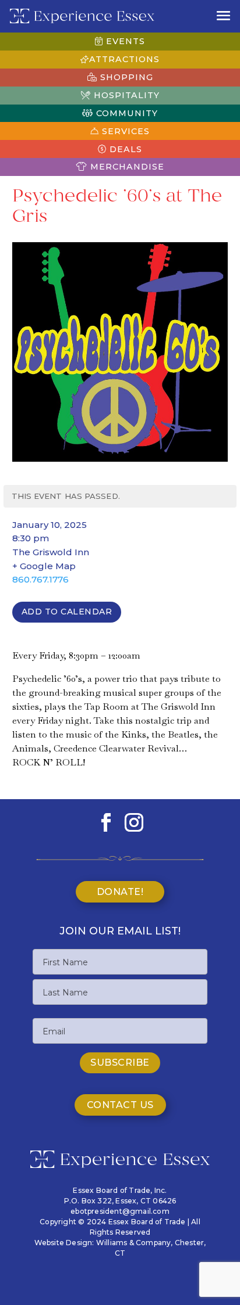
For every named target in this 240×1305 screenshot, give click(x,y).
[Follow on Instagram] (134, 822)
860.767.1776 (40, 579)
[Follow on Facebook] (106, 822)
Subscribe (120, 1062)
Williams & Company (133, 1242)
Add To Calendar (67, 611)
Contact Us (120, 1104)
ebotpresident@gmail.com (120, 1211)
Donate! (120, 891)
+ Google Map (44, 565)
